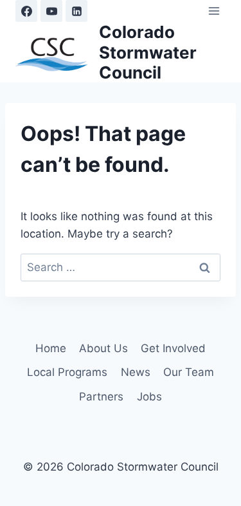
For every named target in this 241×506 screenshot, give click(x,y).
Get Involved (173, 348)
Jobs (149, 396)
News (135, 372)
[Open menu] (214, 11)
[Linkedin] (76, 11)
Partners (101, 396)
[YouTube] (51, 11)
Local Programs (67, 372)
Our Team (188, 372)
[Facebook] (26, 11)
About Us (103, 348)
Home (50, 348)
